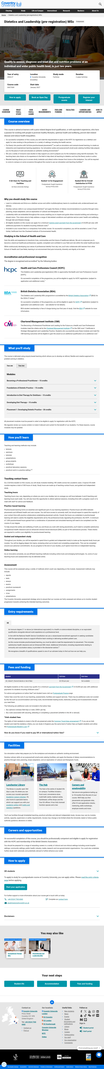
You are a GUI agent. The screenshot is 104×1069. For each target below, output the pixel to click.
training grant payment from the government (65, 223)
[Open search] (100, 4)
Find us (26, 1031)
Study (23, 11)
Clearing (9, 11)
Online (44, 1037)
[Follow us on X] (85, 1011)
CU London (47, 1021)
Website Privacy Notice (81, 1066)
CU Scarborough (49, 1024)
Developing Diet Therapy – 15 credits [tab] (22, 402)
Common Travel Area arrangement (66, 721)
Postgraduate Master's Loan (17, 727)
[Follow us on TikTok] (85, 1015)
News (66, 1014)
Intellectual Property (59, 1066)
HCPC (77, 302)
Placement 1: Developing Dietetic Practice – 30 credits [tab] (29, 410)
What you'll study (18, 112)
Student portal (88, 1028)
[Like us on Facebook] (81, 1012)
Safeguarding (69, 1035)
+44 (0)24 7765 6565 (15, 899)
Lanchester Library (15, 785)
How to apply (15, 97)
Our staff (67, 1037)
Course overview (6, 111)
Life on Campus (37, 11)
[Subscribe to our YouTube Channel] (89, 1012)
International (52, 11)
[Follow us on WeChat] (89, 1015)
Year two (21, 366)
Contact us (27, 1028)
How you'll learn (31, 112)
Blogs (66, 1029)
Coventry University (30, 1011)
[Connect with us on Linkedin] (97, 1012)
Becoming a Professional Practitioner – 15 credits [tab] (27, 381)
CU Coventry (47, 1017)
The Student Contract (13, 1066)
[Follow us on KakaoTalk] (85, 1019)
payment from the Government (60, 687)
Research (66, 11)
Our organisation (70, 1040)
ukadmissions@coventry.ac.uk (18, 903)
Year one (10, 366)
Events (66, 1017)
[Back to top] (52, 1002)
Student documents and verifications (69, 1021)
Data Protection (92, 1066)
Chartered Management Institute (58, 328)
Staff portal (87, 1031)
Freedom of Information (47, 1066)
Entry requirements (45, 111)
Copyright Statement (33, 1066)
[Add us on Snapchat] (81, 1016)
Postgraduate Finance (61, 693)
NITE (44, 1033)
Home (4, 15)
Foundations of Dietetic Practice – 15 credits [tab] (25, 388)
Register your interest (89, 98)
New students (69, 1011)
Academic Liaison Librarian (16, 797)
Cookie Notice (69, 1066)
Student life (19, 984)
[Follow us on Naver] (81, 1019)
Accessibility (23, 1066)
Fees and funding (58, 111)
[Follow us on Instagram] (93, 1012)
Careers (67, 1032)
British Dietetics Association (79, 296)
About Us (95, 11)
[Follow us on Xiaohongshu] (97, 1015)
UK (8, 623)
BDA (80, 308)
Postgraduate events (64, 98)
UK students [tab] (9, 871)
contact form (63, 899)
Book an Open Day (40, 97)
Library (66, 1027)
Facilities (70, 110)
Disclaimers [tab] (9, 916)
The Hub (43, 785)
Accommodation (52, 984)
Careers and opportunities (85, 111)
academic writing (12, 805)
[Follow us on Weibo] (93, 1015)
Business (81, 11)
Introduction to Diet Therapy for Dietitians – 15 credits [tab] (29, 395)
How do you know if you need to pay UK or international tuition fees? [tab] (34, 733)
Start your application (15, 887)
